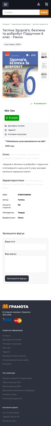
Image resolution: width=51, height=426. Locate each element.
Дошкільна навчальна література (18, 390)
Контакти (7, 364)
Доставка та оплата (11, 339)
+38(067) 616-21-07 (10, 417)
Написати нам (9, 421)
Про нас (6, 348)
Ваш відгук (10, 254)
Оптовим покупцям (17, 134)
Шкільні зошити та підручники (17, 378)
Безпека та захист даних (14, 356)
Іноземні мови (9, 394)
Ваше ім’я (10, 241)
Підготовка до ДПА (11, 386)
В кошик (13, 118)
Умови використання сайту (15, 360)
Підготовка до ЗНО (11, 382)
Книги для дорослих (12, 398)
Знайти (44, 12)
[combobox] (21, 12)
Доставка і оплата (16, 126)
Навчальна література (21, 24)
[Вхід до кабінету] (38, 4)
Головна (5, 24)
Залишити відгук (17, 278)
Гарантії (11, 130)
